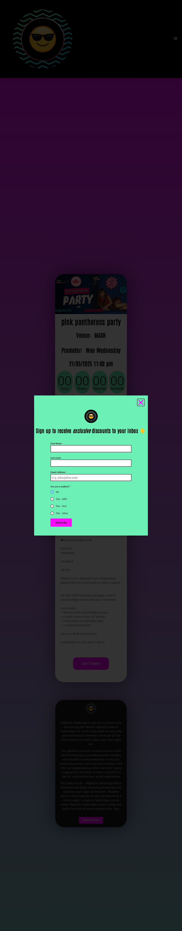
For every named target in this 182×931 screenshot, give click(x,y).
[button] (140, 402)
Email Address (58, 472)
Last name (55, 457)
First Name (56, 443)
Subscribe (61, 522)
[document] (91, 465)
